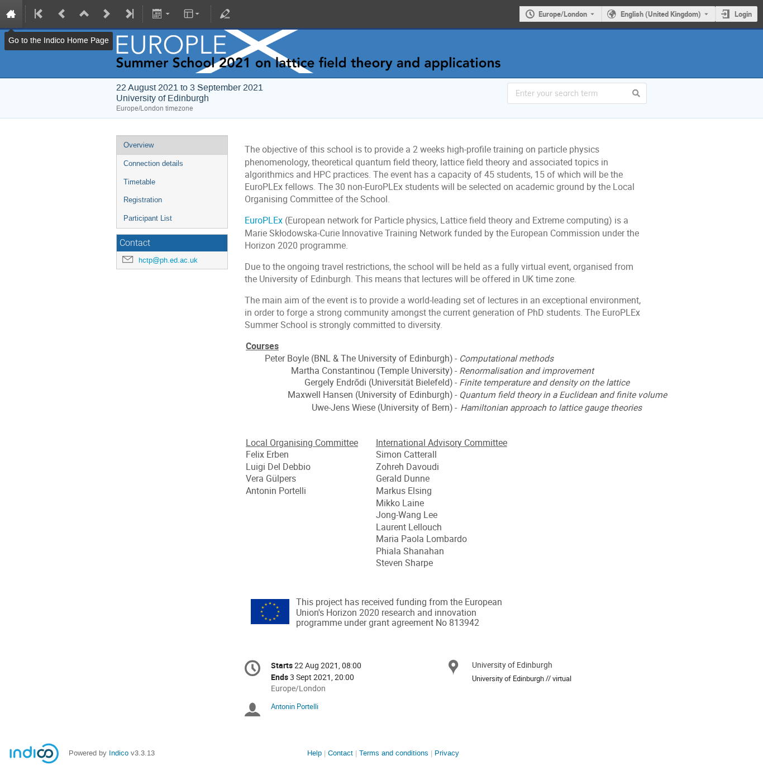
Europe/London (562, 14)
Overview (138, 145)
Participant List (147, 218)
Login (743, 14)
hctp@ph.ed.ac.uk (168, 260)
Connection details (153, 163)
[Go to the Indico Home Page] (11, 14)
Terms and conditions (393, 753)
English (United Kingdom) (661, 14)
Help (314, 753)
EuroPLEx (264, 220)
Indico (118, 753)
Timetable (139, 182)
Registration (142, 200)
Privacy (447, 753)
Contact (340, 753)
